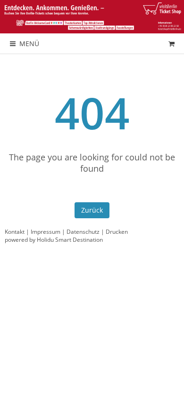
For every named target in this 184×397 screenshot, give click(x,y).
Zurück (92, 210)
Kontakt (15, 232)
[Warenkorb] (171, 43)
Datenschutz (83, 232)
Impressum (45, 232)
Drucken (117, 232)
